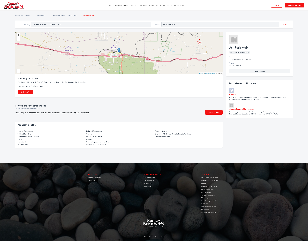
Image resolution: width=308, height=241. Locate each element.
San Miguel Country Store (96, 144)
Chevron (20, 139)
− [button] (18, 38)
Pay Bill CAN (164, 5)
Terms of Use (159, 237)
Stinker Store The (24, 134)
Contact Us (143, 5)
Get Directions (259, 71)
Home (111, 5)
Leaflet (201, 73)
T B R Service (22, 142)
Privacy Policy (148, 237)
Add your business (295, 5)
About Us (133, 5)
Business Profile (121, 5)
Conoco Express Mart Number (97, 142)
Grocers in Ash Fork (162, 136)
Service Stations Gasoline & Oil (65, 15)
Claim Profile (25, 92)
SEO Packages (205, 198)
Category (26, 25)
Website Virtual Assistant (209, 186)
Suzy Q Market (23, 144)
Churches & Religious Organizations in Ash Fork (173, 134)
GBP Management (206, 192)
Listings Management (207, 189)
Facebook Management (208, 206)
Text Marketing (205, 209)
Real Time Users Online (208, 212)
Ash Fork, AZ (42, 15)
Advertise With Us (150, 178)
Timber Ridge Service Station (28, 136)
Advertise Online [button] (177, 5)
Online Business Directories (210, 180)
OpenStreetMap (210, 73)
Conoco (89, 134)
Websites (204, 183)
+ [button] (18, 35)
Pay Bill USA (153, 5)
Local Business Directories (209, 178)
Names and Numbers (23, 15)
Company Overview (94, 178)
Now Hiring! (92, 180)
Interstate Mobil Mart (94, 136)
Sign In (276, 5)
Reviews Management (208, 195)
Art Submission (149, 180)
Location (157, 25)
